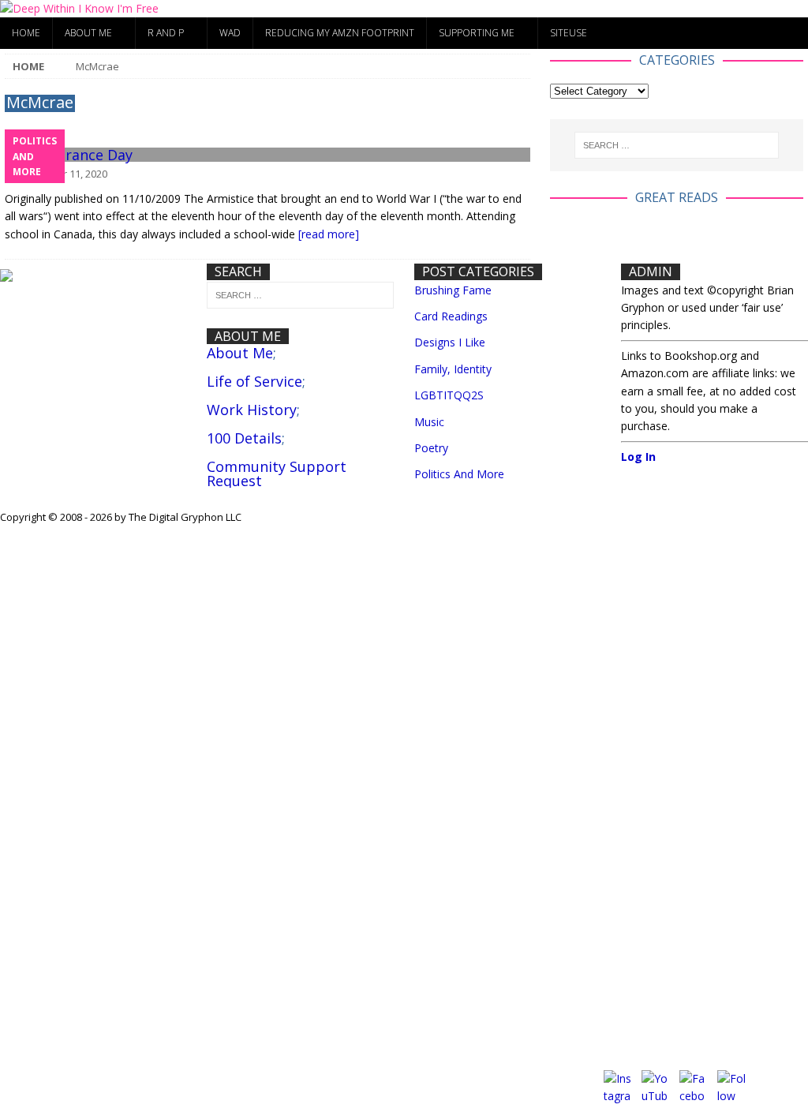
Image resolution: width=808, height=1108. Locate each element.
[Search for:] (677, 145)
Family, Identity (453, 368)
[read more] (328, 233)
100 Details (244, 438)
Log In (638, 456)
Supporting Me (476, 32)
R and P (166, 32)
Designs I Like (449, 342)
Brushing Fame (453, 290)
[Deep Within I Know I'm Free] (79, 8)
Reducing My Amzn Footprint (339, 32)
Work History (252, 409)
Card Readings (451, 316)
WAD (230, 32)
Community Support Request (276, 473)
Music (429, 421)
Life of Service (254, 381)
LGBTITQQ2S (449, 394)
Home (26, 32)
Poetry (431, 447)
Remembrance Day (69, 154)
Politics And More (459, 473)
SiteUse (568, 32)
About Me (88, 32)
